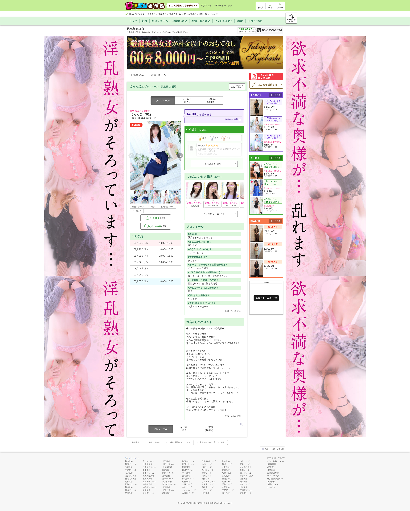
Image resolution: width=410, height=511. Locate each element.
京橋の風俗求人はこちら (179, 442)
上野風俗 (166, 461)
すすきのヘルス (246, 476)
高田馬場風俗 (148, 476)
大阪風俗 (226, 467)
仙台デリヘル (245, 473)
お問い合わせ (273, 484)
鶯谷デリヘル (130, 484)
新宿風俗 (129, 461)
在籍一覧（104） (160, 75)
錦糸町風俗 (147, 484)
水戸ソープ (206, 490)
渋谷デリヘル (130, 476)
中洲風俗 (186, 473)
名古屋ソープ (207, 484)
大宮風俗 (166, 487)
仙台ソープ (206, 479)
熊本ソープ (244, 470)
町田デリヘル (148, 473)
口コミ (255, 21)
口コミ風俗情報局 (207, 503)
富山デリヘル (245, 493)
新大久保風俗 (130, 479)
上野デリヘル (168, 464)
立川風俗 (129, 493)
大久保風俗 (167, 467)
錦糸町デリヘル (149, 487)
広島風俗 (226, 476)
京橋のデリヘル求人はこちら (212, 442)
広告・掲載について (276, 461)
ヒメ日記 (223, 21)
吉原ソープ (187, 484)
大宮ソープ (206, 473)
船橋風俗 (166, 476)
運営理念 (271, 470)
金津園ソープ (188, 493)
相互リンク (272, 467)
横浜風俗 (226, 493)
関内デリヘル (168, 473)
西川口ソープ (207, 470)
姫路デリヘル (188, 470)
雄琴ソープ (206, 464)
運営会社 (271, 481)
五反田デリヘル (149, 481)
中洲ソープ (187, 487)
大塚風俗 (146, 490)
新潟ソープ (227, 464)
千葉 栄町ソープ (209, 461)
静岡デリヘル (188, 479)
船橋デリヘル (168, 479)
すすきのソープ (189, 490)
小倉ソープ (244, 461)
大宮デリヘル (168, 490)
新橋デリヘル (130, 490)
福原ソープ (206, 467)
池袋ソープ (227, 481)
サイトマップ (273, 476)
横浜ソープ (244, 484)
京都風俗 (226, 487)
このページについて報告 (274, 449)
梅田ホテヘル (188, 461)
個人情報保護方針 (275, 479)
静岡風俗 (226, 470)
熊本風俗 (226, 461)
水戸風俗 (205, 493)
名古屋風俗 (227, 473)
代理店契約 (272, 464)
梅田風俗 (166, 493)
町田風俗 (146, 470)
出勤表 (179, 21)
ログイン (271, 487)
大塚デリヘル (148, 493)
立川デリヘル (148, 461)
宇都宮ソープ (228, 490)
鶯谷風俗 (129, 481)
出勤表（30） (138, 75)
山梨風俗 (243, 479)
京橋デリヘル (154, 442)
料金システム (160, 21)
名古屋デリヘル (208, 481)
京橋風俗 (135, 442)
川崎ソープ (206, 476)
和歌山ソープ (207, 487)
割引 (144, 21)
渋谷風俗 (129, 473)
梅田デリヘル (188, 464)
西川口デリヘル (169, 484)
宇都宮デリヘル (246, 490)
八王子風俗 (147, 464)
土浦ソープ (227, 479)
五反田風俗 (147, 479)
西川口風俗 (167, 481)
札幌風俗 (186, 481)
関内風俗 (166, 470)
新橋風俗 (129, 487)
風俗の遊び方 (273, 473)
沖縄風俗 (186, 467)
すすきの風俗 (245, 467)
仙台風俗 (243, 481)
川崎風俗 (243, 487)
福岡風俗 (186, 476)
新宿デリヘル (130, 464)
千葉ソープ (227, 484)
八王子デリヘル (149, 467)
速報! (240, 21)
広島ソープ (244, 464)
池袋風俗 (129, 467)
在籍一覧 (201, 21)
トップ (133, 21)
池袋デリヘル (130, 470)
